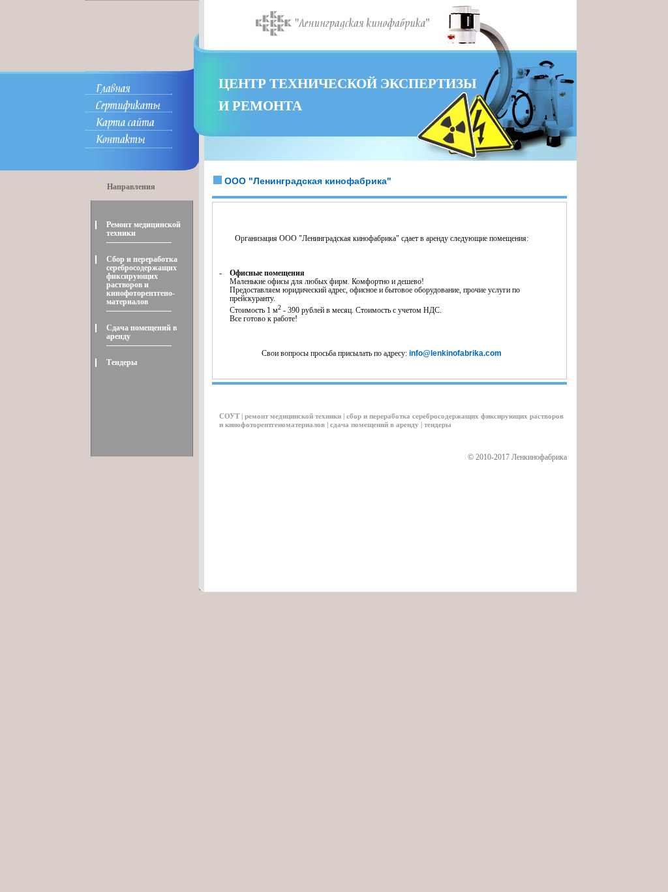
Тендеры (121, 362)
